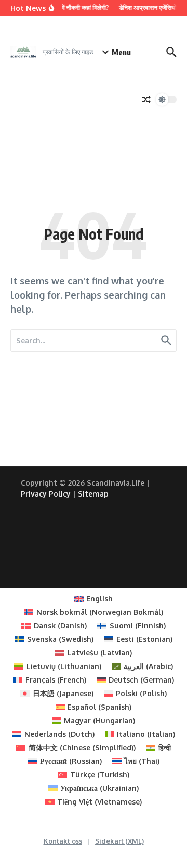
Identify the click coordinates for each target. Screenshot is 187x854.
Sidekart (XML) (119, 841)
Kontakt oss (63, 841)
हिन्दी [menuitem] (164, 747)
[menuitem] (93, 598)
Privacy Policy (46, 493)
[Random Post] (146, 99)
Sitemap (93, 493)
